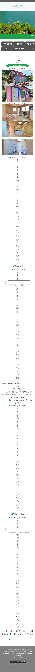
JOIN (14, 1)
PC (19, 68)
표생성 (17, 286)
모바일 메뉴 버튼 (32, 36)
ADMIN (23, 1)
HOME (10, 1)
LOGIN (19, 1)
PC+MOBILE (13, 68)
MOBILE (24, 68)
